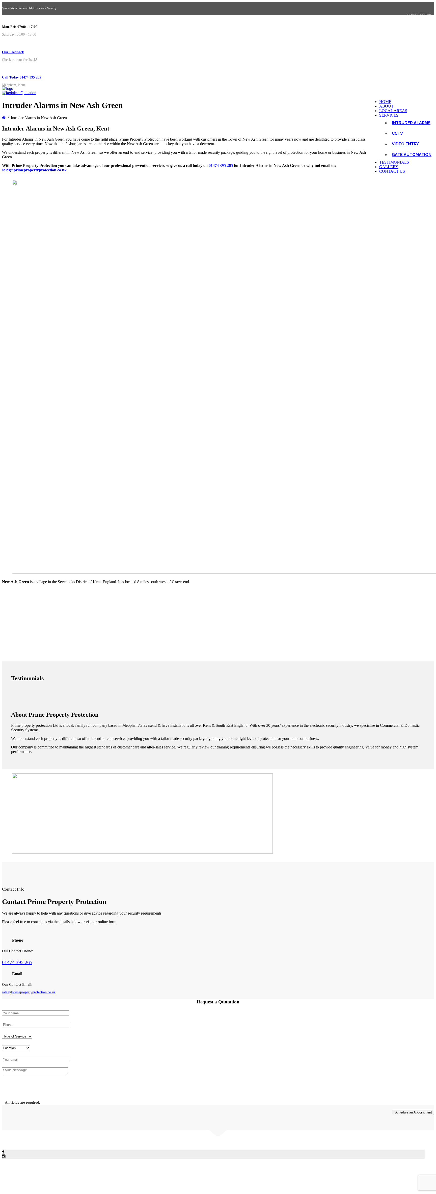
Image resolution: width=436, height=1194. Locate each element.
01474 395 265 (221, 165)
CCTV (397, 133)
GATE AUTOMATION (411, 154)
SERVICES (388, 115)
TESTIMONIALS (394, 162)
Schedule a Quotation (19, 93)
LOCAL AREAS (393, 111)
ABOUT (386, 106)
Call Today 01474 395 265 (21, 77)
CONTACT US (392, 171)
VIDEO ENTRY (405, 144)
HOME (385, 101)
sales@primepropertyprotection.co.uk (34, 170)
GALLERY (388, 167)
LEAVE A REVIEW (419, 15)
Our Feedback (13, 52)
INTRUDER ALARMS (411, 122)
